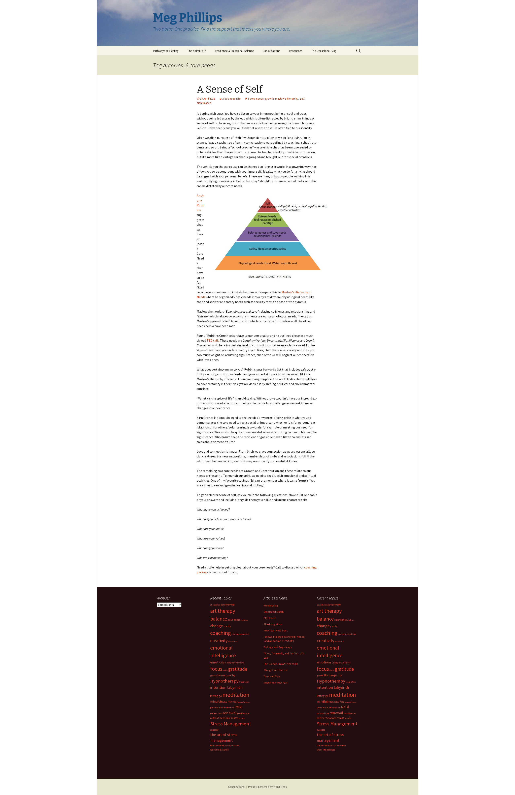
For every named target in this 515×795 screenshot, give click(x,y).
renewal (230, 712)
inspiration (244, 682)
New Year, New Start (276, 630)
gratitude (237, 669)
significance (204, 103)
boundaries (234, 619)
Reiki (238, 706)
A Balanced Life (231, 98)
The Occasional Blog (324, 51)
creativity (219, 640)
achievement (228, 604)
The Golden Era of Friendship (281, 664)
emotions (217, 662)
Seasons (224, 718)
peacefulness (244, 702)
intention (218, 687)
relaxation (216, 713)
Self (302, 98)
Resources (295, 51)
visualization (233, 745)
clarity (227, 626)
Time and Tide (272, 676)
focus (216, 668)
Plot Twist (269, 618)
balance (218, 619)
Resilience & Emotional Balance (234, 51)
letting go (216, 696)
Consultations (271, 51)
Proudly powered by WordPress (267, 787)
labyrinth (234, 687)
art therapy (222, 610)
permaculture (217, 707)
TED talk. (213, 340)
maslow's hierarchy (286, 98)
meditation (235, 694)
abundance (215, 604)
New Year (232, 701)
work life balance (219, 749)
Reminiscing (271, 605)
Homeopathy (226, 675)
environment (238, 662)
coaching (220, 632)
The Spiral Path (196, 51)
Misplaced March (274, 612)
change (216, 625)
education (232, 641)
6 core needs (256, 98)
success (214, 729)
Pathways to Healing (166, 51)
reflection (229, 707)
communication (240, 633)
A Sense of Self (230, 89)
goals (225, 670)
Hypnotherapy (224, 681)
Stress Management (230, 724)
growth (269, 98)
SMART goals (237, 718)
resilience (243, 713)
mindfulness (218, 701)
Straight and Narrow (275, 670)
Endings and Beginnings (278, 647)
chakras (244, 620)
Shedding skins (273, 624)
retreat (214, 718)
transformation (218, 745)
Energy (228, 662)
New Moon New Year (276, 682)
